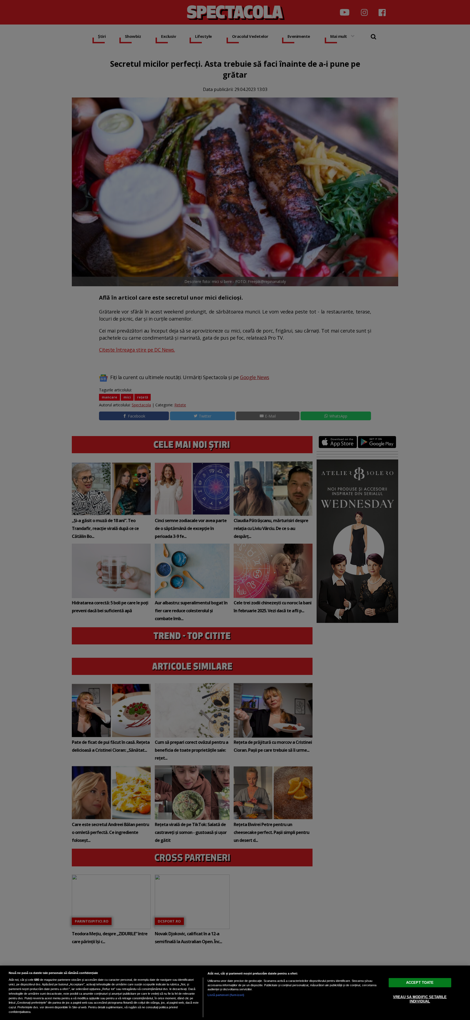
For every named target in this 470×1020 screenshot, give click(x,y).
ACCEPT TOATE (420, 983)
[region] (235, 993)
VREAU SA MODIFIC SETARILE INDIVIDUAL (420, 999)
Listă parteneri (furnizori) (226, 995)
